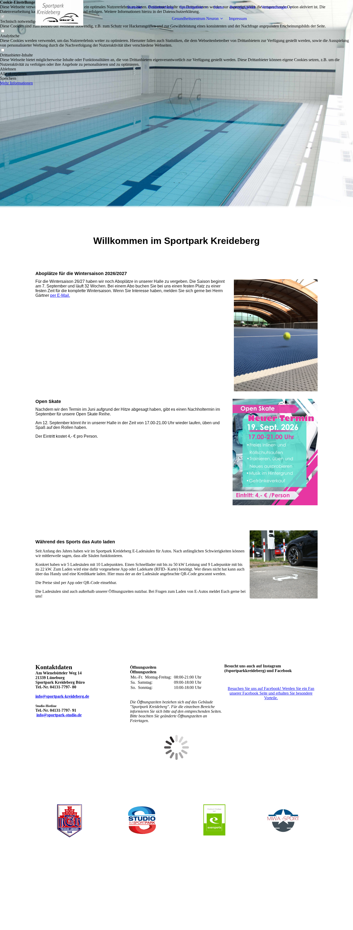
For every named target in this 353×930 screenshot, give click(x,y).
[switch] (2, 31)
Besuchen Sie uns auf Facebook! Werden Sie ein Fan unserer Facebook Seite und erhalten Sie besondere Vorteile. (271, 693)
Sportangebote (191, 7)
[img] (67, 13)
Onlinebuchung (160, 7)
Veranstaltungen (274, 7)
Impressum (238, 18)
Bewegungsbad (242, 7)
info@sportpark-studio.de (59, 715)
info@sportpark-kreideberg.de (62, 696)
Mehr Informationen (16, 83)
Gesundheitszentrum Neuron (195, 18)
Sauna (218, 7)
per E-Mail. (60, 295)
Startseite (134, 7)
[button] (176, 69)
